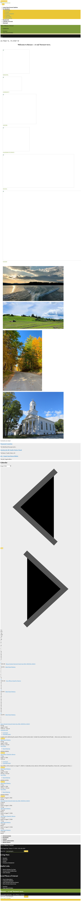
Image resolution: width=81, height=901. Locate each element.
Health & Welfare (8, 16)
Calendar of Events (8, 21)
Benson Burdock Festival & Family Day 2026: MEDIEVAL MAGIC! (20, 664)
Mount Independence (8, 879)
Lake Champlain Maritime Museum (11, 882)
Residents (5, 858)
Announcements (7, 836)
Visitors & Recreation (8, 840)
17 (0, 690)
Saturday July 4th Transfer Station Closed (11, 450)
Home (1, 36)
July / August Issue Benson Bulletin (9, 456)
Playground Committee (6, 444)
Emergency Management (9, 13)
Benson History (6, 842)
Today (1, 548)
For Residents (6, 9)
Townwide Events (7, 734)
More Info (2, 738)
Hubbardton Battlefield (8, 881)
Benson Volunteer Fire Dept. (9, 869)
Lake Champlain (6, 872)
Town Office (3, 746)
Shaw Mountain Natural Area (9, 884)
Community (5, 733)
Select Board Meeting (10, 667)
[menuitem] (42, 13)
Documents (7, 12)
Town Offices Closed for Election (13, 681)
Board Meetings (6, 749)
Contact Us (6, 28)
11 (0, 679)
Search (26, 851)
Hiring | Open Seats (8, 18)
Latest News (10, 7)
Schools (5, 839)
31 (0, 713)
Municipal (5, 23)
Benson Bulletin (7, 10)
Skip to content (3, 1)
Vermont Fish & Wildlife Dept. (10, 871)
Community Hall (4, 730)
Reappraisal (6, 20)
